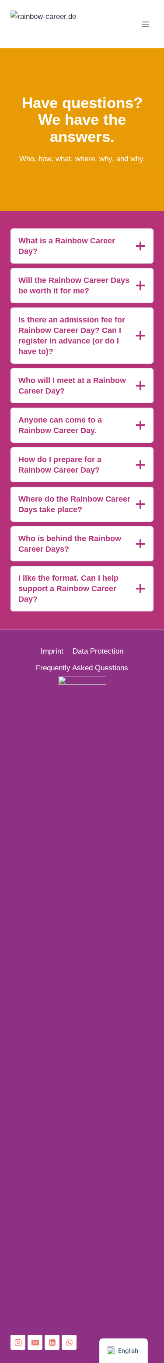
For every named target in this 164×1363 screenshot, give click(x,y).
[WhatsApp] (69, 1342)
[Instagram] (17, 1342)
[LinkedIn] (52, 1342)
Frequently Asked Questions (82, 668)
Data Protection (98, 651)
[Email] (35, 1342)
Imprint (52, 651)
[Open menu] (145, 24)
